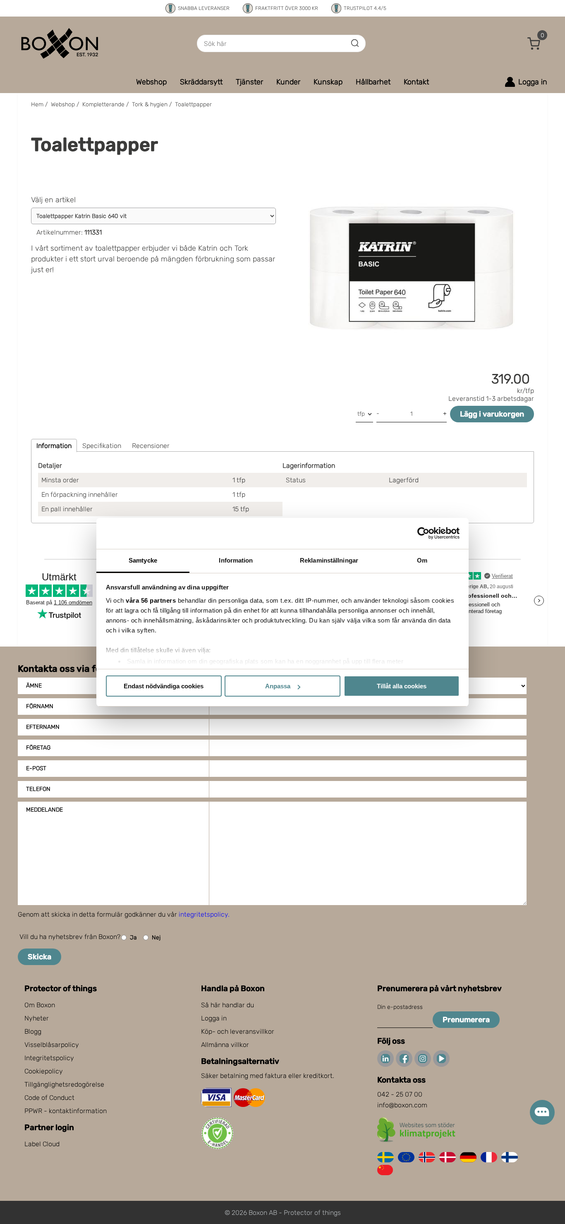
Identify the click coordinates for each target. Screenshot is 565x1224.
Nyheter (36, 1018)
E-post (36, 768)
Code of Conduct (49, 1098)
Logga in (214, 1018)
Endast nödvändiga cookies (163, 686)
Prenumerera (466, 1019)
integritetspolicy (203, 914)
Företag (38, 747)
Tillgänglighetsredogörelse (64, 1084)
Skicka (39, 956)
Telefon (38, 789)
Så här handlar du (227, 1005)
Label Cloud (42, 1144)
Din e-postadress (400, 1007)
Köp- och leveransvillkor (237, 1031)
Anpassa (277, 686)
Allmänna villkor (225, 1045)
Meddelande (44, 809)
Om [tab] (422, 560)
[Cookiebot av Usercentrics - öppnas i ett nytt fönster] (423, 533)
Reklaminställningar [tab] (329, 560)
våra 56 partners (151, 600)
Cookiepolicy (43, 1071)
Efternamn (43, 727)
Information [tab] (236, 560)
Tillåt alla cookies (401, 686)
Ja (133, 937)
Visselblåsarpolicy (51, 1045)
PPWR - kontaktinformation (65, 1111)
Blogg (32, 1031)
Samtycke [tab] (143, 560)
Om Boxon (39, 1005)
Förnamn (39, 706)
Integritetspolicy (49, 1058)
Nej (156, 937)
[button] (534, 43)
